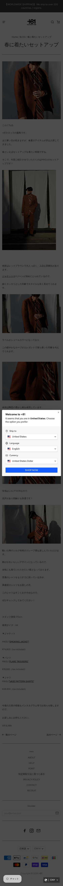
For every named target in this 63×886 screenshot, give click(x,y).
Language (14, 443)
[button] (51, 880)
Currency (13, 455)
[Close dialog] (58, 412)
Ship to (12, 431)
